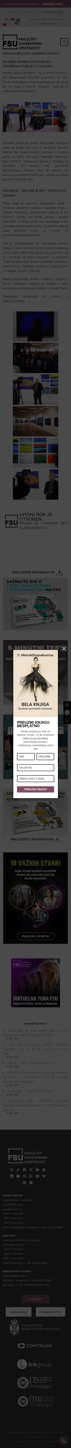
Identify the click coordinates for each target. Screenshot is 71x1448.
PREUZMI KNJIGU (35, 789)
